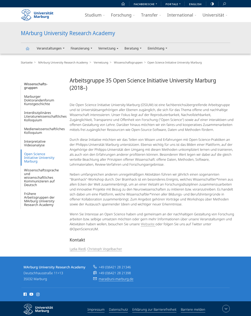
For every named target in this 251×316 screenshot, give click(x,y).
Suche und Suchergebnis (224, 3)
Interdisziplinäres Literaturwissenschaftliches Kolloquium (45, 116)
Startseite (27, 62)
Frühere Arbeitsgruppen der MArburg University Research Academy (39, 199)
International (180, 15)
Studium (93, 15)
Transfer (149, 15)
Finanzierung (80, 48)
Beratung (131, 48)
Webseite (148, 224)
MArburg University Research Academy (27, 48)
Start (123, 3)
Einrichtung (156, 48)
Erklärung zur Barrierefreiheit (154, 309)
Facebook (24, 295)
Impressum (96, 309)
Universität (213, 15)
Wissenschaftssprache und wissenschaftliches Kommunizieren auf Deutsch (41, 177)
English (195, 4)
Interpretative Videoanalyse (35, 143)
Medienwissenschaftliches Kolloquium (44, 131)
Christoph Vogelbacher (104, 249)
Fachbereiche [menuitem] (144, 4)
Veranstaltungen (49, 48)
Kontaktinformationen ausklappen (226, 308)
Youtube (31, 295)
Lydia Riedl (78, 249)
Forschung (121, 15)
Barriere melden (193, 309)
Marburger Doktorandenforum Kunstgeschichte (39, 100)
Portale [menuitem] (172, 4)
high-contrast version (212, 3)
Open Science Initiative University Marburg (39, 157)
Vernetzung (106, 48)
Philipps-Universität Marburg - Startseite (44, 13)
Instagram (38, 295)
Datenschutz (118, 309)
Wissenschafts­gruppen (128, 62)
